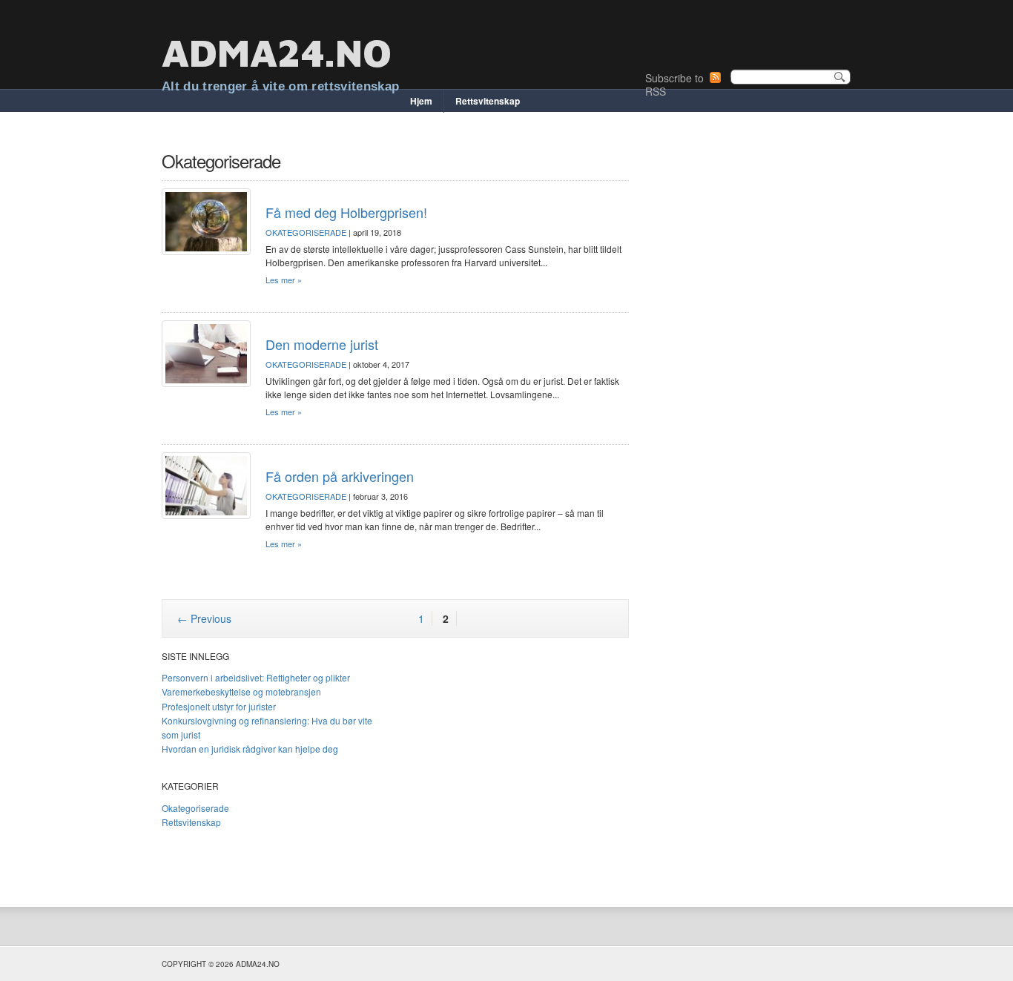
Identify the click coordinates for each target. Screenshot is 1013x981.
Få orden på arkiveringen (339, 476)
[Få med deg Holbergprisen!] (206, 221)
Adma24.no (277, 52)
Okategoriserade (305, 232)
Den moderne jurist (321, 344)
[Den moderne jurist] (206, 353)
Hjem (421, 101)
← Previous (204, 618)
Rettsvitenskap (487, 101)
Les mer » (283, 279)
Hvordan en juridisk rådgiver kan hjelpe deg (250, 748)
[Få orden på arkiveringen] (206, 485)
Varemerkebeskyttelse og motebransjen (241, 691)
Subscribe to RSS (674, 84)
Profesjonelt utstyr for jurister (219, 706)
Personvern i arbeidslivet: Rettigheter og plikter (256, 677)
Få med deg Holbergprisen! (346, 212)
